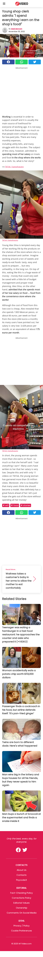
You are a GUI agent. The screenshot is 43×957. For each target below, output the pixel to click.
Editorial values (21, 902)
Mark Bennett (16, 29)
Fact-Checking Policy (21, 892)
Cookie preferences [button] (21, 930)
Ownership (21, 907)
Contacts (21, 874)
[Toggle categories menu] (4, 3)
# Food (15, 505)
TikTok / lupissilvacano (14, 166)
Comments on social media (21, 912)
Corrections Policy (21, 897)
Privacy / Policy (21, 925)
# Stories (25, 505)
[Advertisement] (21, 90)
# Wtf (6, 505)
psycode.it (21, 879)
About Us (21, 870)
